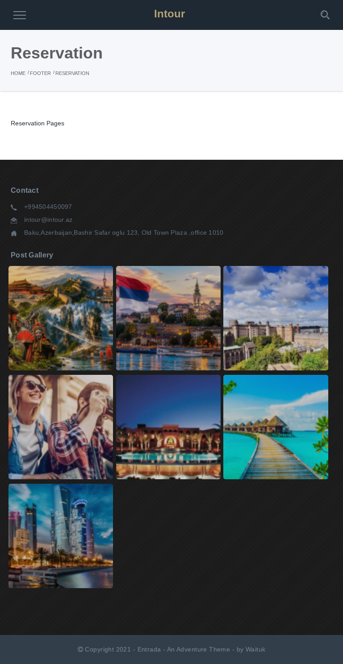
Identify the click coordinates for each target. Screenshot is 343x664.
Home (18, 73)
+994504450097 (48, 206)
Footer (40, 73)
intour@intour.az (48, 219)
